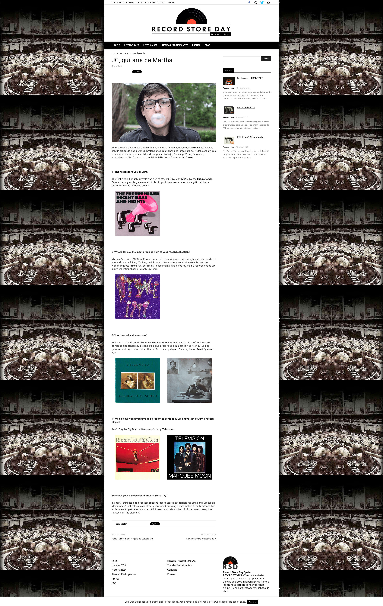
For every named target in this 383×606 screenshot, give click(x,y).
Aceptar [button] (252, 602)
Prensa (171, 2)
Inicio (117, 45)
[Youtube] (268, 2)
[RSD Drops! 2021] (229, 110)
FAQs (207, 45)
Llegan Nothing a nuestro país (201, 538)
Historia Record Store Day (123, 2)
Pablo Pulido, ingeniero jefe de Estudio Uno (132, 538)
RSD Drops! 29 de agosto (250, 137)
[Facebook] (249, 2)
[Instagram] (256, 2)
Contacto (161, 2)
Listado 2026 (131, 45)
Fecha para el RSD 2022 (250, 78)
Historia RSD (150, 45)
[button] (267, 45)
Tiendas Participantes (145, 2)
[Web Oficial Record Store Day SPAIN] (191, 23)
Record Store (228, 88)
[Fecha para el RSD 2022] (229, 81)
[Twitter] (262, 2)
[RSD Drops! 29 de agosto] (229, 140)
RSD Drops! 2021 (246, 107)
